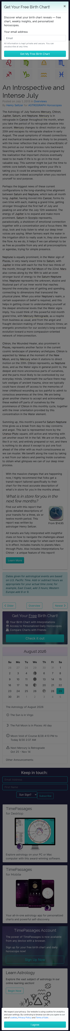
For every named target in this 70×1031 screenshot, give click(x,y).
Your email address (16, 31)
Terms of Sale (42, 1017)
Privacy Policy (24, 1017)
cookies (13, 1017)
